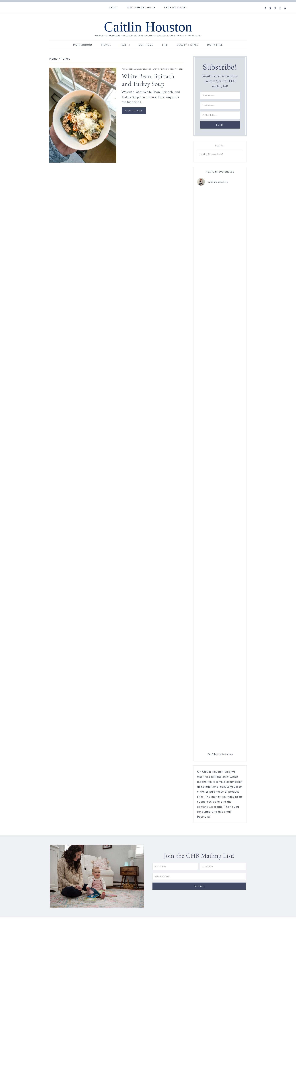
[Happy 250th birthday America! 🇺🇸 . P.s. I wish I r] (208, 588)
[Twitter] (271, 4)
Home (53, 58)
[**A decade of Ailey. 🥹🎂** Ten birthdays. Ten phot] (208, 269)
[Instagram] (281, 4)
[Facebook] (266, 4)
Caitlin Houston (148, 26)
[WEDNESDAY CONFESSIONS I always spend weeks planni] (232, 294)
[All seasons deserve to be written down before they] (232, 478)
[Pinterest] (276, 4)
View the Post (133, 111)
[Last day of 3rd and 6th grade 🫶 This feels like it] (232, 653)
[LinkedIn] (285, 4)
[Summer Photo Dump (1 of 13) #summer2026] (208, 411)
